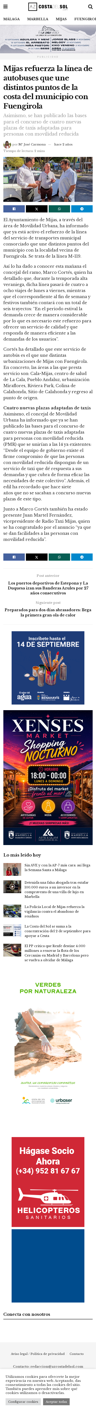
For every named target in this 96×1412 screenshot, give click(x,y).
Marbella (37, 19)
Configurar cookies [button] (23, 1402)
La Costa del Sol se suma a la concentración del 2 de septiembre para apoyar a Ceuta (57, 931)
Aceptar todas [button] (56, 1402)
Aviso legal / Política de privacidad (38, 1354)
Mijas (61, 19)
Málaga (11, 19)
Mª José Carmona (32, 144)
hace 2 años (63, 144)
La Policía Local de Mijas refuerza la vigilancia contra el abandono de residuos (54, 911)
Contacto (77, 1354)
